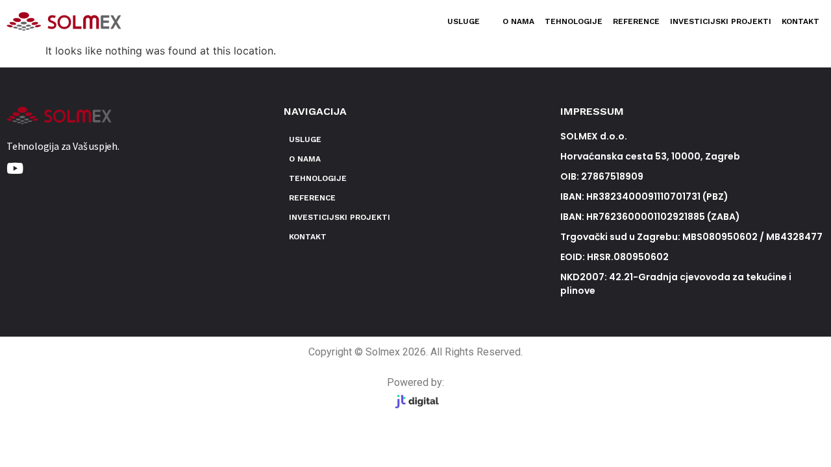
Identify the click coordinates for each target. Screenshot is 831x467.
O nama (518, 21)
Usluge (463, 21)
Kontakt (800, 21)
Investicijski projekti (720, 21)
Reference (636, 21)
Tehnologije (573, 21)
